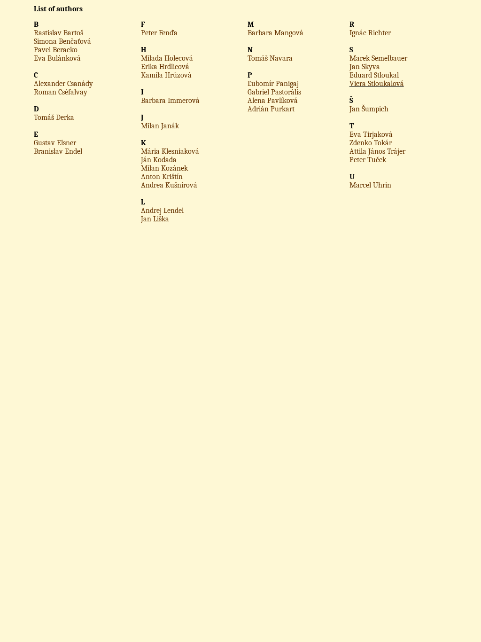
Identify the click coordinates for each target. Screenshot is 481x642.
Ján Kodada (159, 160)
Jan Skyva (364, 67)
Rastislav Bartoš (58, 33)
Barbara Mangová (275, 33)
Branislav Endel (58, 151)
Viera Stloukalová (376, 83)
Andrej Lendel (162, 210)
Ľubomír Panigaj (273, 83)
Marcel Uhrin (370, 185)
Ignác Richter (370, 33)
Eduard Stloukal (374, 75)
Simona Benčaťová (62, 41)
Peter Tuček (367, 160)
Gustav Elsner (55, 143)
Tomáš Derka (54, 117)
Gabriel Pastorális (274, 92)
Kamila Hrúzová (166, 75)
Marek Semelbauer (378, 58)
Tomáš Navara (270, 58)
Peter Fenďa (159, 33)
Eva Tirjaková (371, 134)
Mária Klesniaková (170, 151)
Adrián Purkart (271, 109)
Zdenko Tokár (370, 143)
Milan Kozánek (164, 168)
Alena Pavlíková (273, 100)
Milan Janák (160, 126)
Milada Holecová (167, 58)
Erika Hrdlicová (165, 67)
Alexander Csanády (63, 83)
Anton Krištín (162, 176)
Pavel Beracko (56, 50)
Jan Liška (155, 219)
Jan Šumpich (368, 109)
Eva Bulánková (57, 58)
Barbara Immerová (170, 100)
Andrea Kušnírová (169, 185)
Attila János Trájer (377, 151)
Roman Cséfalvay (60, 92)
